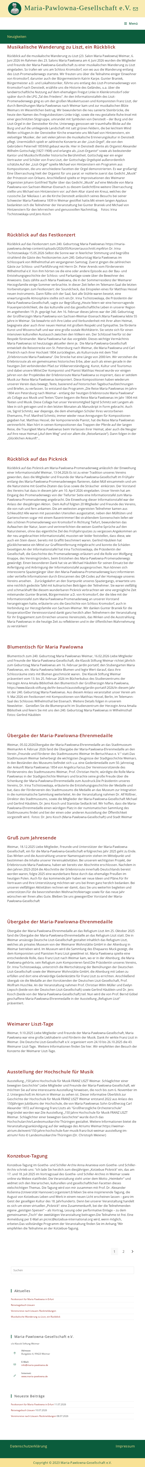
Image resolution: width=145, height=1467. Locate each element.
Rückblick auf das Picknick (37, 459)
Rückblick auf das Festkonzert (41, 235)
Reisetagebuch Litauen (23, 1305)
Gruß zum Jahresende (31, 837)
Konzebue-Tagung (27, 1156)
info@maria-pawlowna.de (34, 1365)
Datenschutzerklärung (28, 1446)
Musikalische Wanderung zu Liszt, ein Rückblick (61, 47)
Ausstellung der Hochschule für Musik (50, 1071)
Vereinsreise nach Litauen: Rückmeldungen (33, 1310)
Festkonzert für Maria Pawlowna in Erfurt (32, 1299)
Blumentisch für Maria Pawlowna (45, 647)
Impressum (125, 1446)
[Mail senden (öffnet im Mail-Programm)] (135, 9)
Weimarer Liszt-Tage (30, 1024)
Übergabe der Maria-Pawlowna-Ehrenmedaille (60, 735)
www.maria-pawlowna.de (34, 1376)
